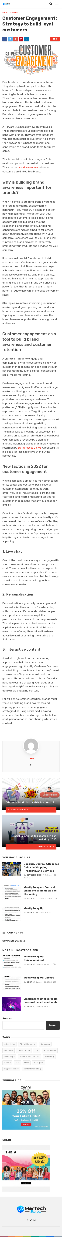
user (31, 758)
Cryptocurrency (11, 1069)
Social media (24, 1050)
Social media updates (30, 1056)
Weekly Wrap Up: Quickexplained (34, 958)
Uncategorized (10, 13)
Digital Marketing (27, 1044)
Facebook (8, 1050)
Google (7, 1063)
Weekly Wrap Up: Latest (39, 977)
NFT (17, 1063)
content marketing (32, 1069)
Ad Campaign (50, 1050)
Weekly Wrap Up (33, 908)
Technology (9, 1056)
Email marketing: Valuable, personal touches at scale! (41, 1000)
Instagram (38, 1063)
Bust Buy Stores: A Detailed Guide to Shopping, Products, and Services (41, 867)
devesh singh (34, 875)
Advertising (9, 1044)
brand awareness (28, 167)
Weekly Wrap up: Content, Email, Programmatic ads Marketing (40, 891)
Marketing (49, 1056)
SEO (36, 1050)
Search (7, 1018)
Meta (26, 1063)
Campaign (45, 1044)
